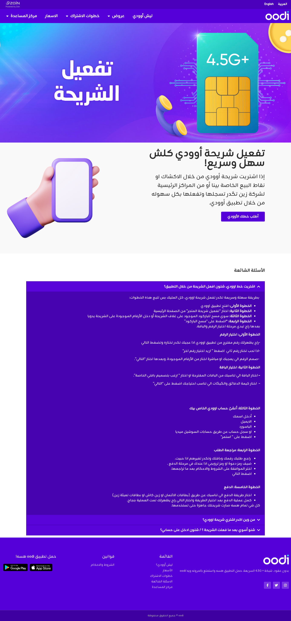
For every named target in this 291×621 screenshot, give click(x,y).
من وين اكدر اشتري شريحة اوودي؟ (229, 520)
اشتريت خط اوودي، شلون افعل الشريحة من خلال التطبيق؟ (209, 286)
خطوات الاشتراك (84, 16)
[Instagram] (285, 585)
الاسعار (51, 16)
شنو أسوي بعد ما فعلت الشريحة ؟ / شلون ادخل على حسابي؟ (207, 530)
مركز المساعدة (24, 16)
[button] (145, 287)
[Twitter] (276, 585)
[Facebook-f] (267, 585)
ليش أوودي (143, 16)
